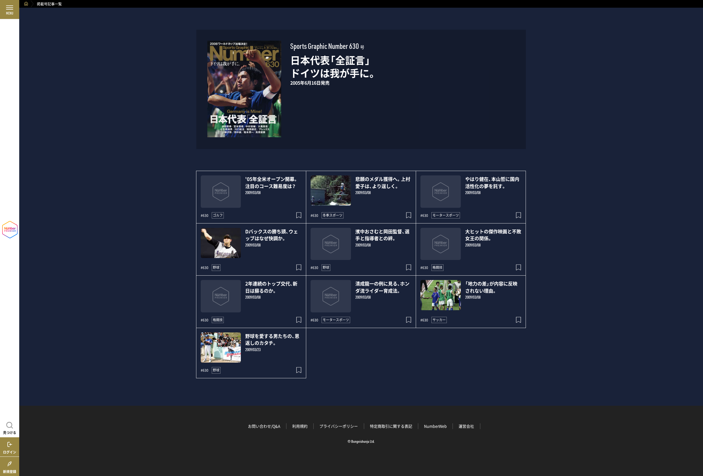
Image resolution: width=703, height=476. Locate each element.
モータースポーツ (446, 215)
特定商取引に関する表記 (391, 426)
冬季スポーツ (332, 215)
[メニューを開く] (9, 9)
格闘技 (437, 267)
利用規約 (300, 426)
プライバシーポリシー (338, 426)
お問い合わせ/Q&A (264, 426)
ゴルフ (218, 215)
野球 (216, 267)
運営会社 (466, 426)
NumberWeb (435, 426)
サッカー (439, 319)
